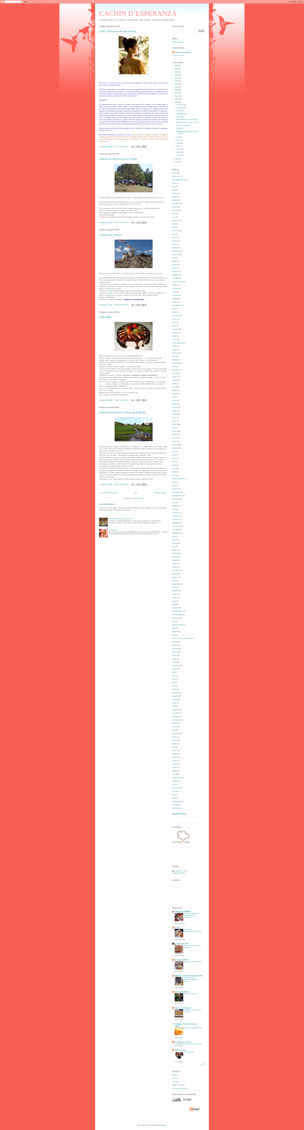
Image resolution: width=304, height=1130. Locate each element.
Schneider (175, 693)
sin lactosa (176, 720)
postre (174, 645)
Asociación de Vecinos (180, 1088)
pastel (174, 594)
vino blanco (176, 788)
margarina (175, 506)
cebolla (174, 299)
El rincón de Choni (182, 960)
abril (178, 146)
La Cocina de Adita (182, 944)
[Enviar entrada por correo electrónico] (132, 146)
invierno (175, 448)
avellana (175, 241)
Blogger (163, 1125)
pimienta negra (177, 614)
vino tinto (175, 791)
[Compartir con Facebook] (143, 146)
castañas (175, 295)
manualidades (177, 496)
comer (174, 326)
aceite (174, 173)
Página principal (177, 42)
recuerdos (175, 665)
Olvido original (180, 1050)
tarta (173, 730)
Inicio (135, 493)
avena (174, 244)
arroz (174, 224)
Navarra (175, 550)
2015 (176, 84)
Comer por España (178, 1085)
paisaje (174, 574)
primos (174, 655)
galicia (174, 404)
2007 (176, 162)
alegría (174, 197)
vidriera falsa (176, 778)
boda (174, 258)
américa (175, 207)
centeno (175, 302)
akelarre (175, 193)
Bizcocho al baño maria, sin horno (120, 519)
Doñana (174, 360)
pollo (173, 635)
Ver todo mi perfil (178, 55)
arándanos (175, 220)
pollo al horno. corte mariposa (182, 638)
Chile (174, 309)
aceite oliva (176, 176)
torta (173, 747)
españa (174, 377)
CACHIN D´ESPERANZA (138, 13)
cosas (174, 339)
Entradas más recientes (109, 493)
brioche (174, 265)
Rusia (174, 676)
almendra (175, 203)
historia (174, 431)
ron (173, 672)
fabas (174, 383)
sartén (174, 689)
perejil (174, 604)
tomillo (174, 744)
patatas (174, 597)
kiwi (173, 462)
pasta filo (175, 591)
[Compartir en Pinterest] (146, 146)
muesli (174, 540)
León (174, 475)
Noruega (175, 557)
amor (174, 214)
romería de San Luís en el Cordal (118, 158)
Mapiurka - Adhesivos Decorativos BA (188, 976)
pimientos (175, 618)
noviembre (180, 108)
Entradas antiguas (160, 493)
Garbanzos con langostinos (193, 961)
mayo (179, 143)
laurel (174, 465)
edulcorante (176, 363)
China (174, 312)
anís (173, 217)
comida (174, 329)
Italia (174, 451)
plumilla (174, 631)
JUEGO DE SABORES (183, 911)
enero (179, 155)
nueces (174, 560)
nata (173, 546)
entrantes (175, 370)
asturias (175, 231)
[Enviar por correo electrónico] (136, 146)
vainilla (174, 754)
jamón (174, 458)
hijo (173, 428)
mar (173, 502)
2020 (176, 69)
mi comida (175, 529)
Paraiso (177, 927)
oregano (175, 563)
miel (173, 536)
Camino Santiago (178, 282)
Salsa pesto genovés (190, 994)
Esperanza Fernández (182, 52)
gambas (175, 411)
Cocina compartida (182, 992)
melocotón (175, 516)
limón (174, 482)
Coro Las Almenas (106, 504)
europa (174, 380)
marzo (179, 149)
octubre (179, 111)
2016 (176, 81)
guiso (174, 421)
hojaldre (175, 434)
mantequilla (176, 492)
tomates (175, 740)
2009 (176, 102)
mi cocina (175, 526)
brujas (174, 268)
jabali (174, 455)
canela (174, 285)
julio (178, 137)
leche (174, 468)
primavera (175, 648)
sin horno (175, 713)
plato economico (177, 625)
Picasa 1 (175, 1078)
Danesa (174, 349)
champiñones (176, 305)
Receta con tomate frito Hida (193, 1028)
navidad (175, 553)
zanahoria (175, 805)
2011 (176, 96)
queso (174, 662)
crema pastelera (177, 343)
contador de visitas (178, 873)
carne (174, 292)
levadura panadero (178, 479)
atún (173, 234)
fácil (173, 387)
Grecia (174, 417)
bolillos (174, 261)
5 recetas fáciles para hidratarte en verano (188, 1044)
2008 (176, 159)
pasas (174, 587)
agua (174, 186)
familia (174, 390)
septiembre (181, 114)
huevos (174, 445)
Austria (174, 237)
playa (174, 628)
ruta (173, 679)
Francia (174, 400)
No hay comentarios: (121, 146)
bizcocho (175, 254)
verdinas (175, 767)
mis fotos (175, 1082)
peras (174, 601)
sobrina (174, 723)
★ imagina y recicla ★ (183, 1042)
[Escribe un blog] (139, 146)
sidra (174, 706)
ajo (173, 190)
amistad (175, 210)
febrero (179, 152)
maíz (174, 485)
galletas (175, 407)
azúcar (174, 248)
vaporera (175, 757)
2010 (176, 99)
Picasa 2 (175, 1075)
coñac (174, 336)
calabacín (175, 275)
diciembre (180, 105)
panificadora (176, 584)
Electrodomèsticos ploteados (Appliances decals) (191, 979)
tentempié (175, 733)
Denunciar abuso (179, 814)
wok (173, 795)
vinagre (174, 781)
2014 (176, 87)
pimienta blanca (177, 611)
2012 (176, 93)
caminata (175, 278)
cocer (174, 322)
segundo (175, 696)
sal (173, 682)
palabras (175, 577)
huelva (174, 441)
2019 (176, 72)
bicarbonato (176, 251)
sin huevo (175, 716)
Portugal (175, 642)
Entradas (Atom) (138, 498)
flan (173, 397)
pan (173, 580)
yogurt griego (176, 801)
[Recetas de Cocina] (181, 844)
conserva (175, 332)
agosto (179, 117)
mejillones (175, 512)
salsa (174, 686)
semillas (175, 699)
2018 (176, 75)
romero (174, 669)
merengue (175, 519)
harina (174, 424)
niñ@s (110, 293)
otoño (174, 567)
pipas (174, 621)
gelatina (175, 414)
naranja (174, 543)
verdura (174, 771)
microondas (176, 533)
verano (174, 764)
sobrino (174, 727)
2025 (176, 66)
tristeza (174, 750)
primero (174, 652)
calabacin (175, 271)
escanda (175, 373)
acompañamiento (178, 180)
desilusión (175, 353)
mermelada (176, 523)
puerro (174, 659)
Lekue (174, 472)
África (174, 183)
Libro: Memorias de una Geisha (117, 31)
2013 (176, 90)
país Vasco (176, 570)
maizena (175, 489)
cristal (174, 346)
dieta (174, 356)
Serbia (174, 703)
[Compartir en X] (141, 146)
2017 (176, 78)
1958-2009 (105, 317)
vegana (174, 761)
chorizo (174, 319)
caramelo (175, 288)
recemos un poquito (110, 234)
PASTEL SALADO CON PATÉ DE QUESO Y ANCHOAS (191, 915)
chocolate (175, 316)
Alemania (175, 200)
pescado (175, 608)
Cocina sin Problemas (183, 1008)
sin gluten (175, 710)
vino (173, 784)
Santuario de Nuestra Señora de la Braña (122, 412)
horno (174, 438)
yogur (174, 798)
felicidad (175, 394)
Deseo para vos (189, 1052)
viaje (173, 774)
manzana (175, 499)
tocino (174, 737)
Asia (173, 227)
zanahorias (176, 808)
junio (178, 140)
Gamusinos (113, 530)
